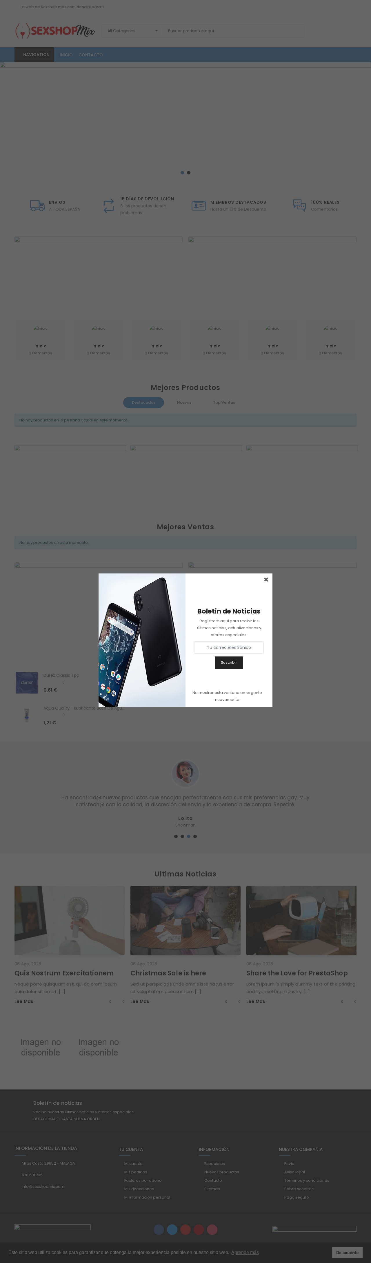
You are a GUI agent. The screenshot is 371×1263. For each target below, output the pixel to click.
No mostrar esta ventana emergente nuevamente (227, 696)
